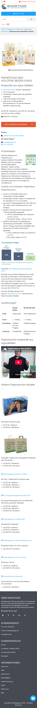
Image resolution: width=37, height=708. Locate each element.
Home (3, 29)
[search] (31, 19)
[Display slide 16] (32, 70)
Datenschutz (5, 674)
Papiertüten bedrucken (14, 293)
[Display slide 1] (9, 70)
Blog (2, 693)
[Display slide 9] (21, 70)
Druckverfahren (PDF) (8, 652)
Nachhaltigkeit (5, 678)
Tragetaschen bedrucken (14, 29)
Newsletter (4, 656)
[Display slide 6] (16, 70)
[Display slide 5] (15, 70)
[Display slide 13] (27, 70)
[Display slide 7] (18, 70)
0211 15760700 (8, 144)
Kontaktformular (6, 634)
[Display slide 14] (29, 70)
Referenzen (5, 689)
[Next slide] (33, 55)
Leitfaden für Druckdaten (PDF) (13, 135)
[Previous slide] (4, 55)
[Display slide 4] (13, 70)
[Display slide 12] (26, 70)
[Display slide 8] (19, 70)
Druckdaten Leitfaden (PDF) (10, 648)
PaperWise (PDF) (9, 90)
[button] (18, 124)
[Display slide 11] (24, 70)
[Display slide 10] (23, 70)
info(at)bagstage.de (9, 142)
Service (3, 645)
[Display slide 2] (10, 70)
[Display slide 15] (30, 70)
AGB (2, 670)
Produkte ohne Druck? (27, 1)
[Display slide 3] (12, 70)
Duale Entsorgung (7, 681)
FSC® (3, 685)
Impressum (4, 666)
